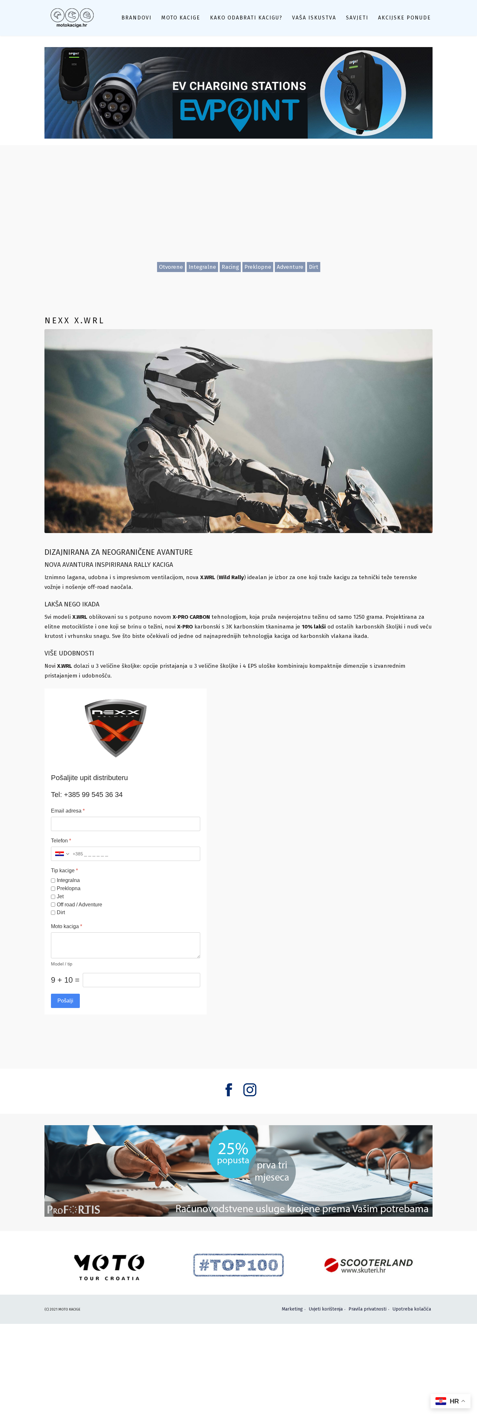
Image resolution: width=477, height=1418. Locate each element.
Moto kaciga (66, 926)
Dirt (313, 267)
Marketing (292, 1309)
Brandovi (136, 18)
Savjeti (357, 18)
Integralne (202, 267)
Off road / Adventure (79, 904)
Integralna (68, 880)
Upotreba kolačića (411, 1309)
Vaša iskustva (314, 18)
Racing (230, 267)
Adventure (290, 267)
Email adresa (68, 811)
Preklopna (68, 888)
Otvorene (171, 267)
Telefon (61, 840)
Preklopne (257, 267)
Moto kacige (180, 18)
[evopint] (238, 92)
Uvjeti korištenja (326, 1309)
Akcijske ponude (404, 18)
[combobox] (67, 854)
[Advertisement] (238, 213)
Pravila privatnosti (367, 1309)
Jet (60, 896)
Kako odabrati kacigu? (246, 18)
